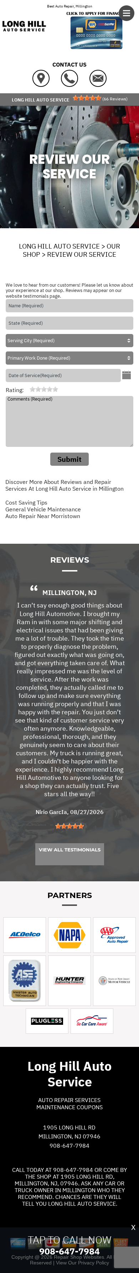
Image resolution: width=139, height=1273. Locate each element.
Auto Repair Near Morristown (42, 516)
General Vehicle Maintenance (43, 509)
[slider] (87, 98)
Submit (69, 459)
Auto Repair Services (69, 1100)
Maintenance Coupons (69, 1107)
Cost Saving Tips (26, 502)
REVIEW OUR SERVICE (81, 254)
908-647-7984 (69, 1145)
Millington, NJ (69, 592)
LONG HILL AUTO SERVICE (59, 246)
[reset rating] (27, 389)
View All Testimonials (70, 849)
